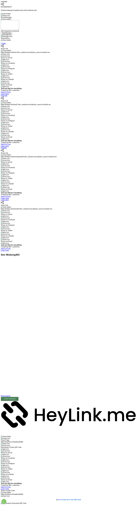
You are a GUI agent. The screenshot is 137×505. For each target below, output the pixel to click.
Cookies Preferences (10, 399)
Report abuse (5, 396)
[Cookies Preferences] (3, 501)
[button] (68, 330)
